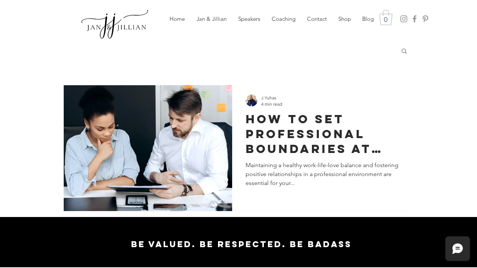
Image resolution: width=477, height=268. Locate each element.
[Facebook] (414, 18)
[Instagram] (403, 18)
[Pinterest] (425, 18)
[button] (249, 19)
